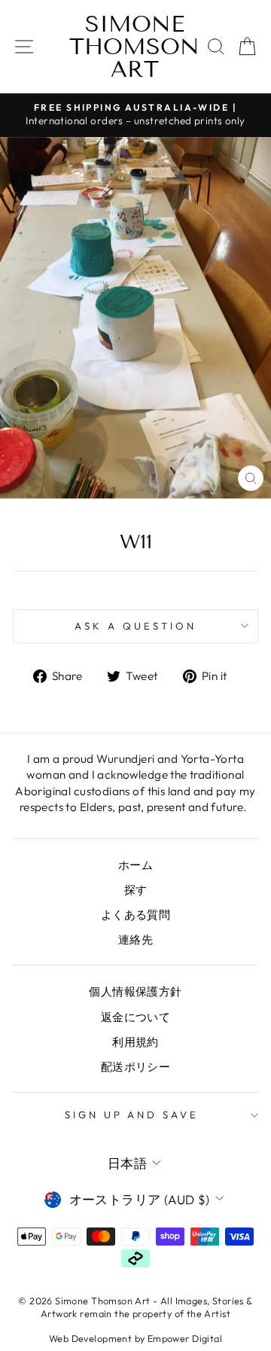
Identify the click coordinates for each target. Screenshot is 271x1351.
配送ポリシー (135, 1067)
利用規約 (135, 1042)
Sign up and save (132, 1115)
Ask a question (135, 626)
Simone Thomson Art (134, 47)
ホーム (135, 865)
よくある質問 (135, 914)
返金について (135, 1017)
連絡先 (135, 939)
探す (136, 890)
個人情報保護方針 (135, 991)
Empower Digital (185, 1338)
